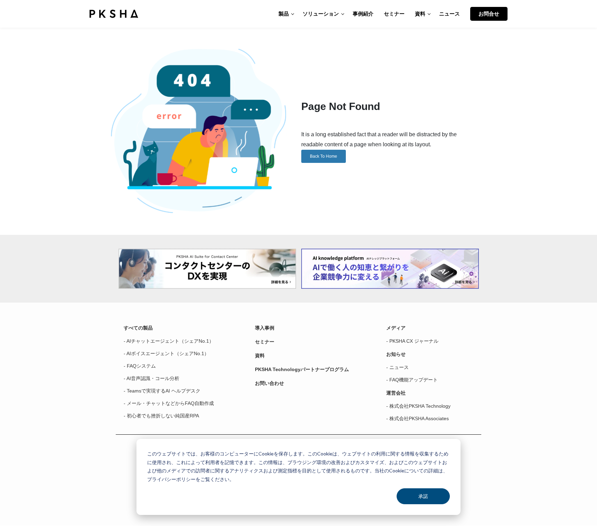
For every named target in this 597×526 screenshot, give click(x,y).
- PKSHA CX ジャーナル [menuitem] (412, 341)
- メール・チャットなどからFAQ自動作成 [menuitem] (169, 403)
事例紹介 (363, 14)
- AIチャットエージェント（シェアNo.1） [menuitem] (169, 341)
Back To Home (323, 156)
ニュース (449, 14)
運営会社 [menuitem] (396, 393)
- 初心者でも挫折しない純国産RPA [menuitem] (161, 415)
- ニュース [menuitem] (397, 367)
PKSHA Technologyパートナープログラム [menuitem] (302, 369)
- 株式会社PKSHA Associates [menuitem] (417, 418)
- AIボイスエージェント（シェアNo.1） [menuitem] (166, 353)
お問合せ (488, 14)
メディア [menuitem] (396, 328)
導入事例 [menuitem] (264, 328)
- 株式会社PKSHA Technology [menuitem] (418, 406)
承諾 (423, 496)
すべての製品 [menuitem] (138, 328)
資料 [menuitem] (260, 355)
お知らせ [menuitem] (396, 354)
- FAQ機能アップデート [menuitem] (412, 379)
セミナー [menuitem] (264, 341)
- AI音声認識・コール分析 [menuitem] (151, 378)
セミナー (394, 14)
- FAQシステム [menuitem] (140, 366)
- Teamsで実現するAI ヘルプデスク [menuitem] (162, 391)
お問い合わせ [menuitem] (269, 383)
